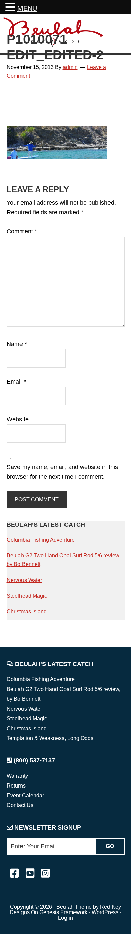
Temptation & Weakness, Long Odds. (51, 738)
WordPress (105, 912)
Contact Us (20, 805)
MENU (27, 8)
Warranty (17, 776)
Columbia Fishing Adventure (41, 540)
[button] (11, 7)
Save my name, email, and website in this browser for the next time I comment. (62, 472)
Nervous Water (24, 580)
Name (17, 344)
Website (18, 419)
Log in (65, 918)
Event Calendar (25, 795)
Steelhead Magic (27, 596)
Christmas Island (27, 611)
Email (16, 381)
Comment (22, 231)
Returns (16, 786)
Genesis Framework (63, 912)
